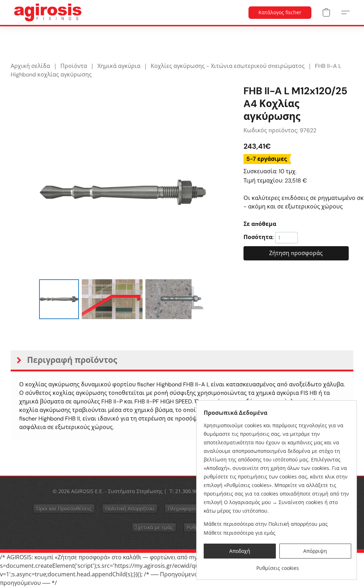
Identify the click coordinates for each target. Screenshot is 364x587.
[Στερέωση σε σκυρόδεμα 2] (176, 299)
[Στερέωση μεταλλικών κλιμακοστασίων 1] (112, 299)
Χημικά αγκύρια (118, 66)
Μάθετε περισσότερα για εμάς (239, 532)
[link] (277, 565)
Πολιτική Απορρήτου (129, 508)
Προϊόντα (73, 66)
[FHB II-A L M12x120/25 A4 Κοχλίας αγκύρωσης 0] (59, 299)
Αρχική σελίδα (30, 66)
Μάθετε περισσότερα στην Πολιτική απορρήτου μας (266, 523)
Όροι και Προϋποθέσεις (64, 508)
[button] (47, 12)
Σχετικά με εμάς (154, 527)
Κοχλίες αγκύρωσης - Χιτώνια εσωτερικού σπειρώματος (228, 66)
